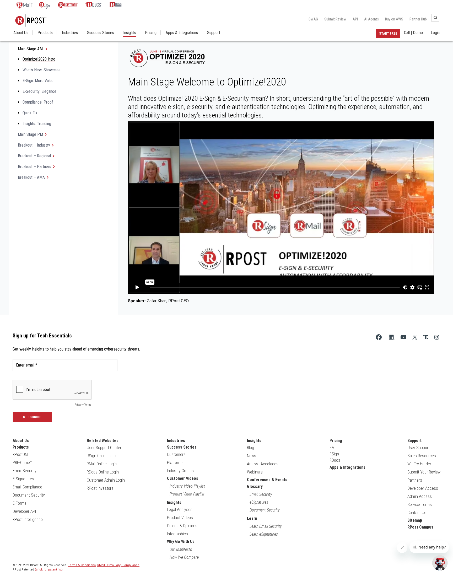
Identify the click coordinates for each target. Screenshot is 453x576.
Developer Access (422, 488)
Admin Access (419, 496)
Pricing (151, 32)
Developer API (24, 511)
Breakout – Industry (34, 145)
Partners (414, 480)
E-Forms (19, 503)
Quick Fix (30, 112)
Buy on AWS (394, 19)
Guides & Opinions (182, 525)
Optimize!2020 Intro (39, 59)
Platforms (175, 462)
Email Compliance (27, 487)
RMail (334, 447)
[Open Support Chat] (440, 563)
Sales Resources (421, 455)
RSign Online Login (102, 455)
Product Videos (180, 517)
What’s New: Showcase (42, 69)
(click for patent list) (49, 569)
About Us (20, 32)
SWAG (313, 19)
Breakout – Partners (34, 166)
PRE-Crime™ (22, 462)
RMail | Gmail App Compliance (118, 565)
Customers (176, 454)
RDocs (335, 460)
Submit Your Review (423, 472)
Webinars (255, 472)
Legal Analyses (179, 509)
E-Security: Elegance (39, 91)
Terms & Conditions (82, 565)
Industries (70, 32)
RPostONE (21, 454)
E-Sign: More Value (38, 80)
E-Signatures (23, 478)
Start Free (388, 33)
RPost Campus (420, 527)
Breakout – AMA (31, 177)
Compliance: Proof (38, 102)
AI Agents (371, 19)
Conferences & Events (267, 479)
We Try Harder (419, 463)
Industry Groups (180, 470)
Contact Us (416, 512)
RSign (334, 453)
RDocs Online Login (103, 472)
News (251, 455)
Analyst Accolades (262, 463)
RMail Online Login (102, 463)
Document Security (29, 495)
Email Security (24, 470)
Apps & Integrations (182, 32)
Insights (129, 32)
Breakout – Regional (34, 155)
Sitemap (414, 520)
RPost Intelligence (28, 519)
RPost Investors (100, 488)
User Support (418, 447)
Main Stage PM (30, 134)
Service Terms (419, 504)
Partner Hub (418, 19)
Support (213, 32)
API (355, 19)
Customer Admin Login (106, 480)
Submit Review (335, 19)
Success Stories (100, 32)
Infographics (177, 533)
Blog (250, 447)
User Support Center (104, 447)
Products (45, 32)
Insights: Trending (37, 123)
